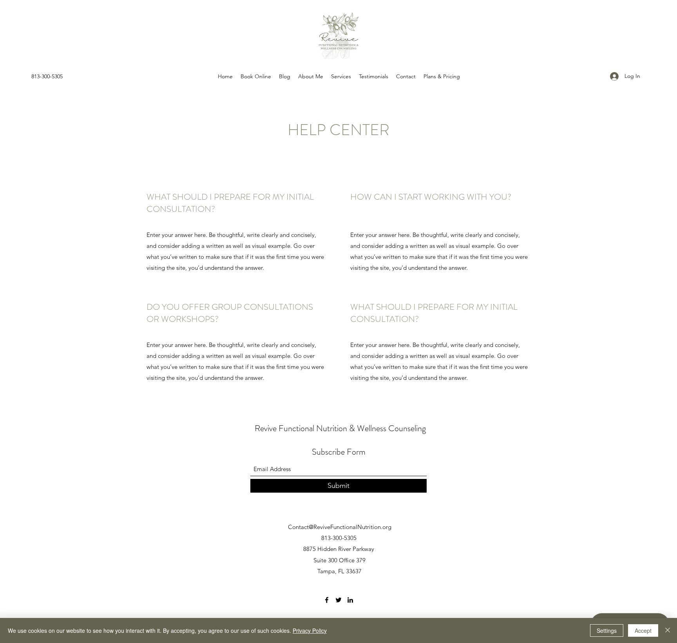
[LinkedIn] (350, 600)
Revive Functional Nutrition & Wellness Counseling (340, 428)
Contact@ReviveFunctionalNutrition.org (339, 527)
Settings (607, 630)
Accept (643, 630)
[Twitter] (338, 600)
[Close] (667, 630)
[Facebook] (327, 600)
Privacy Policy (310, 630)
